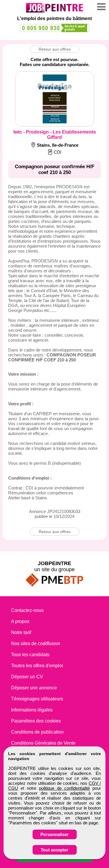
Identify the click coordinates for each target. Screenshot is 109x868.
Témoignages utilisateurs (37, 698)
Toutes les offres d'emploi (37, 665)
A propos (20, 621)
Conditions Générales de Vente (43, 743)
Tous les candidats (30, 654)
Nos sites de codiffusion (35, 643)
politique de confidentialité (64, 788)
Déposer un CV (27, 676)
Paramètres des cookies (36, 720)
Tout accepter (54, 849)
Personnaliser (54, 834)
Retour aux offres (55, 49)
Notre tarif (21, 632)
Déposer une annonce (34, 687)
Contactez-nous (27, 610)
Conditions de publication (37, 731)
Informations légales (32, 709)
